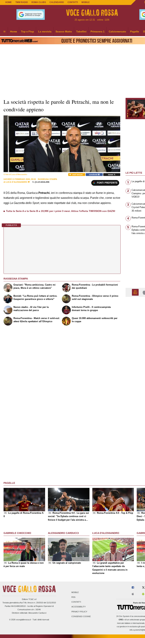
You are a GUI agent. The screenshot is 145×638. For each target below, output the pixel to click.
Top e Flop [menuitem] (27, 31)
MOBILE (86, 2)
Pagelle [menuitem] (134, 31)
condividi (93, 174)
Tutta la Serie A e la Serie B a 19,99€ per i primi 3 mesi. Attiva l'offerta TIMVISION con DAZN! (60, 211)
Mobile (75, 592)
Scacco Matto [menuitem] (64, 31)
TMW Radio (21, 2)
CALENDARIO (57, 2)
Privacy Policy (79, 612)
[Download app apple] (133, 594)
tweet (111, 174)
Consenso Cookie (81, 616)
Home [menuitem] (13, 31)
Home (8, 2)
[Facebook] (133, 587)
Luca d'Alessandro (16, 182)
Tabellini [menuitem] (81, 31)
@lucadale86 (41, 182)
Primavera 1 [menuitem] (98, 31)
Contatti (76, 602)
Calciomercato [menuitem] (117, 31)
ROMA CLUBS (38, 2)
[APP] (136, 292)
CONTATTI (73, 2)
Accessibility (78, 607)
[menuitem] (4, 31)
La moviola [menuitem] (44, 31)
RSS (73, 597)
